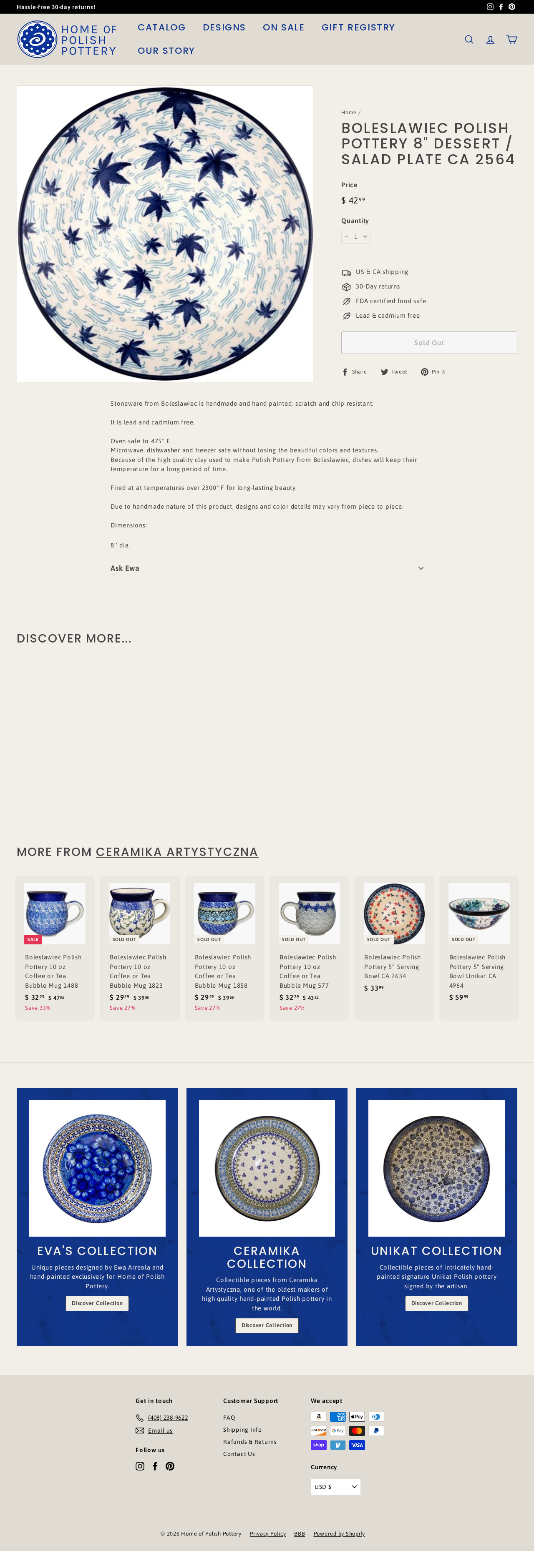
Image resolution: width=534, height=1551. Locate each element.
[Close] (370, 712)
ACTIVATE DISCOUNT (323, 828)
